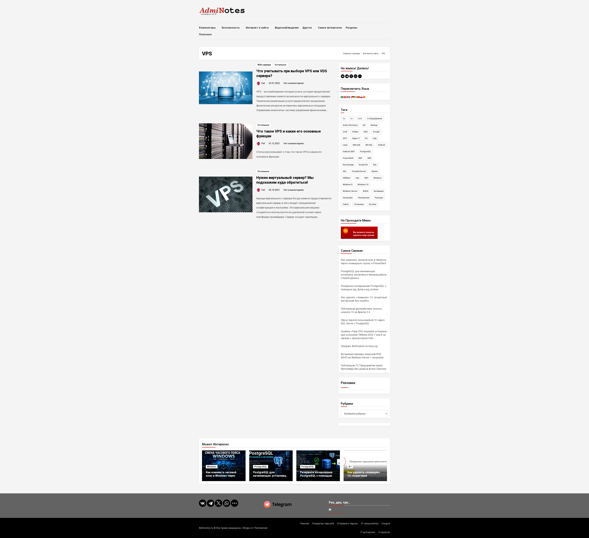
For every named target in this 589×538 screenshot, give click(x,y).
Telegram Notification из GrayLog (359, 346)
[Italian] (356, 96)
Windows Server (350, 191)
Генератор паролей (323, 523)
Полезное (205, 34)
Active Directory (350, 125)
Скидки (385, 523)
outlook (381, 145)
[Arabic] (342, 96)
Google (376, 132)
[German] (353, 96)
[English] (347, 96)
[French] (350, 96)
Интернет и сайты (257, 27)
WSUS (365, 191)
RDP (360, 158)
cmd (345, 132)
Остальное (280, 65)
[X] (351, 76)
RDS (369, 158)
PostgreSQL (365, 151)
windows (377, 178)
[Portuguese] (358, 96)
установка (359, 204)
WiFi (366, 178)
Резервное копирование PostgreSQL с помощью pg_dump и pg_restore (316, 475)
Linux (345, 145)
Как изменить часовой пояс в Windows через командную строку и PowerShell (221, 477)
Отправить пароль (347, 523)
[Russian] (361, 96)
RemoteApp (348, 165)
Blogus (246, 527)
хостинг (372, 204)
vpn (357, 178)
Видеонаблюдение (287, 27)
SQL (375, 165)
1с (351, 119)
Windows (211, 466)
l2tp (375, 138)
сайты (346, 204)
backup (374, 125)
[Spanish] (364, 96)
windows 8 (347, 184)
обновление (364, 198)
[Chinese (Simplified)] (345, 96)
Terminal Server (359, 171)
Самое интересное (330, 27)
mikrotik (356, 145)
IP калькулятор (369, 523)
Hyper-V (356, 138)
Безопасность (231, 27)
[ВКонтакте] (343, 76)
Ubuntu (374, 171)
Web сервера (264, 65)
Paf (263, 83)
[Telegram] (347, 76)
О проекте (384, 532)
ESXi (366, 132)
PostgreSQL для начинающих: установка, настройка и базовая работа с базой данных (363, 275)
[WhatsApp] (355, 76)
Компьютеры (207, 27)
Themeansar (260, 527)
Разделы (352, 27)
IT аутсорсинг (367, 532)
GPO (345, 138)
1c (344, 119)
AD (364, 125)
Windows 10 (363, 184)
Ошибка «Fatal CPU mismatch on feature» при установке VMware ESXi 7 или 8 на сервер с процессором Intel (364, 335)
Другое (307, 27)
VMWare (346, 178)
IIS (366, 138)
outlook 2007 (349, 151)
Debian (355, 132)
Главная (304, 523)
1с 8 (360, 119)
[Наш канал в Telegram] (294, 504)
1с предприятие (374, 119)
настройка (347, 198)
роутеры (379, 198)
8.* (350, 466)
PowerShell (348, 158)
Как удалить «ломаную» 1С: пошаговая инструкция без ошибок (363, 475)
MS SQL (369, 145)
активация (378, 191)
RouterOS (363, 165)
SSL (344, 171)
